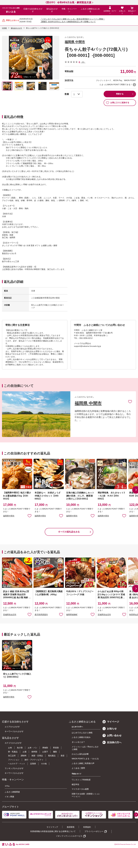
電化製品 (52, 756)
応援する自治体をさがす (32, 10)
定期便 (33, 764)
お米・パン (32, 748)
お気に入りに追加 (130, 401)
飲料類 (34, 752)
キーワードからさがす (14, 731)
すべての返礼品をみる (69, 532)
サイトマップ (52, 827)
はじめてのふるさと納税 (82, 733)
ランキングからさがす (14, 768)
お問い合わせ (114, 735)
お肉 (10, 748)
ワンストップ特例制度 (81, 780)
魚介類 (20, 748)
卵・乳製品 (13, 752)
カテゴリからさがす (13, 743)
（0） (83, 62)
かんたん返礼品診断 (80, 754)
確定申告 (75, 784)
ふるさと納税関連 (12, 792)
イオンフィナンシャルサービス (69, 836)
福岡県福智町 (71, 614)
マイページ (113, 721)
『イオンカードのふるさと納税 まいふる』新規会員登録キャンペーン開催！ (72, 19)
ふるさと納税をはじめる (90, 10)
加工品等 (12, 756)
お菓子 (45, 752)
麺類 (55, 752)
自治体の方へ (114, 742)
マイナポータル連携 (80, 789)
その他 (44, 764)
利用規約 (87, 827)
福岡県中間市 (8, 516)
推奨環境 (70, 827)
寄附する (120, 94)
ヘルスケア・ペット (16, 764)
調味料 (23, 756)
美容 (62, 756)
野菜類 (56, 748)
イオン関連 (9, 797)
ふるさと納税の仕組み (81, 737)
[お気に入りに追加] (130, 401)
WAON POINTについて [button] (134, 84)
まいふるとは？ (78, 742)
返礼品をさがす (52, 10)
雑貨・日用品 (37, 756)
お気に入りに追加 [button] (29, 516)
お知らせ (112, 728)
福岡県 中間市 (75, 42)
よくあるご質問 (78, 768)
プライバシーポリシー (93, 831)
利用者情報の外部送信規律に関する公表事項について (53, 831)
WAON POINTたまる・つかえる (85, 759)
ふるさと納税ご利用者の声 (83, 763)
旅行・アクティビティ (34, 760)
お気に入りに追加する (119, 102)
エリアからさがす (12, 727)
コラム (7, 786)
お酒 (24, 752)
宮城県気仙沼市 (9, 614)
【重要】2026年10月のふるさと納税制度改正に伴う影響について (68, 22)
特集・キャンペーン (69, 10)
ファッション (13, 760)
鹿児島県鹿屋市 (41, 614)
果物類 (45, 748)
